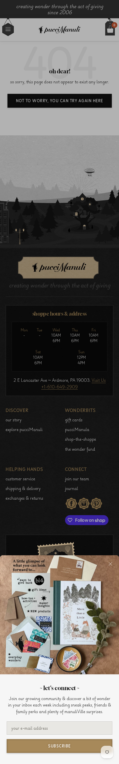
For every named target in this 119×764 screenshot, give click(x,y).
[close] (110, 564)
